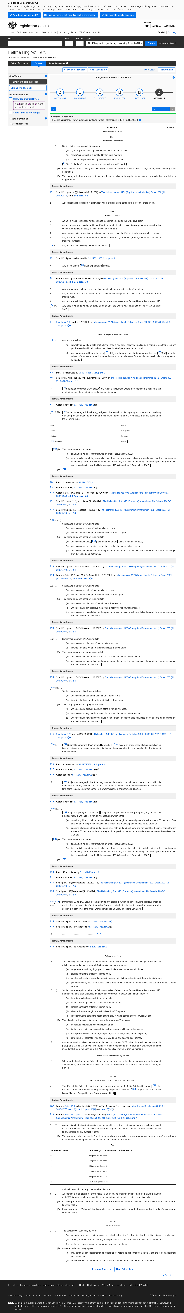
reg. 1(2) (121, 1118)
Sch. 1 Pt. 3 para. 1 (73, 1114)
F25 (57, 901)
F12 (64, 469)
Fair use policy (115, 1295)
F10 (52, 441)
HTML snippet (93, 1285)
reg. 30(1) (72, 1109)
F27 (154, 1085)
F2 (52, 245)
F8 (52, 412)
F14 (94, 541)
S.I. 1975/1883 (95, 258)
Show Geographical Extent (26, 99)
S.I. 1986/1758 (81, 405)
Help (28, 1295)
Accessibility (60, 1295)
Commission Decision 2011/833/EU (53, 1306)
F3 (82, 265)
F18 (116, 744)
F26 (99, 934)
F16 (53, 744)
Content (38, 63)
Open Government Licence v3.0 (61, 1303)
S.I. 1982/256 (85, 482)
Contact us (74, 1295)
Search (151, 43)
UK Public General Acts (18, 57)
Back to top (170, 1275)
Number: (80, 38)
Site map (48, 1295)
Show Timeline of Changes (26, 112)
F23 (64, 859)
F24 (52, 901)
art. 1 (70, 282)
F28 (134, 1089)
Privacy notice (89, 1295)
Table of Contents (19, 63)
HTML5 (82, 1285)
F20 (53, 808)
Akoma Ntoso (119, 1285)
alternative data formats (56, 1285)
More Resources (57, 63)
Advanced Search (167, 43)
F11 (55, 449)
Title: (10, 38)
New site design (15, 1295)
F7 (64, 388)
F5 (52, 340)
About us (36, 1295)
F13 (53, 520)
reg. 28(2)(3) (107, 1109)
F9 (64, 412)
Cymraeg (172, 32)
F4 (52, 305)
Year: (67, 38)
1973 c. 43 (37, 57)
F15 (53, 687)
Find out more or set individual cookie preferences (71, 15)
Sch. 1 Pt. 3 (70, 1106)
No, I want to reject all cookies (119, 15)
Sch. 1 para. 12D (63, 734)
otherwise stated (98, 1303)
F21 (65, 812)
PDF (103, 1285)
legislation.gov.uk (30, 22)
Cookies (102, 1295)
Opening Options (18, 118)
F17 (65, 744)
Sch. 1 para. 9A (63, 322)
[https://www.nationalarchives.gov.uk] (160, 24)
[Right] (172, 109)
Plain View (149, 69)
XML (109, 1285)
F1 (64, 163)
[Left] (53, 109)
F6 (107, 352)
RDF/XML (143, 1285)
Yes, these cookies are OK (25, 15)
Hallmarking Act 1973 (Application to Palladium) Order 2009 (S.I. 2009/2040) (129, 322)
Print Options (166, 69)
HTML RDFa (132, 1285)
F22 (55, 839)
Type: (88, 38)
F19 (65, 781)
